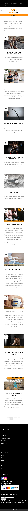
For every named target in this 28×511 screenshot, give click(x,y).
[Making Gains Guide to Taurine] (14, 302)
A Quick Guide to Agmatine (14, 224)
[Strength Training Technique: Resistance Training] (14, 147)
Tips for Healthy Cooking (14, 86)
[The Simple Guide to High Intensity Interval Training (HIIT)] (14, 341)
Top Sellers (3, 463)
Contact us (15, 3)
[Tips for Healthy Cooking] (14, 76)
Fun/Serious (17, 509)
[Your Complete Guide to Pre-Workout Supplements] (14, 42)
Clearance (3, 465)
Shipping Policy (4, 443)
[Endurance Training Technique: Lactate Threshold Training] (14, 113)
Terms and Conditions (5, 438)
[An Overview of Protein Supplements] (14, 181)
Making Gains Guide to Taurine (14, 312)
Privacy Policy (4, 440)
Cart (5, 5)
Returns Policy (4, 446)
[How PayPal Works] (10, 489)
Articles (10, 3)
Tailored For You (4, 457)
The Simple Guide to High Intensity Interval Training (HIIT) (14, 352)
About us (6, 3)
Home (2, 455)
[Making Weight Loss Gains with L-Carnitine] (14, 259)
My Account (20, 3)
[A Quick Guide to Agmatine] (14, 215)
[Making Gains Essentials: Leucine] (14, 383)
